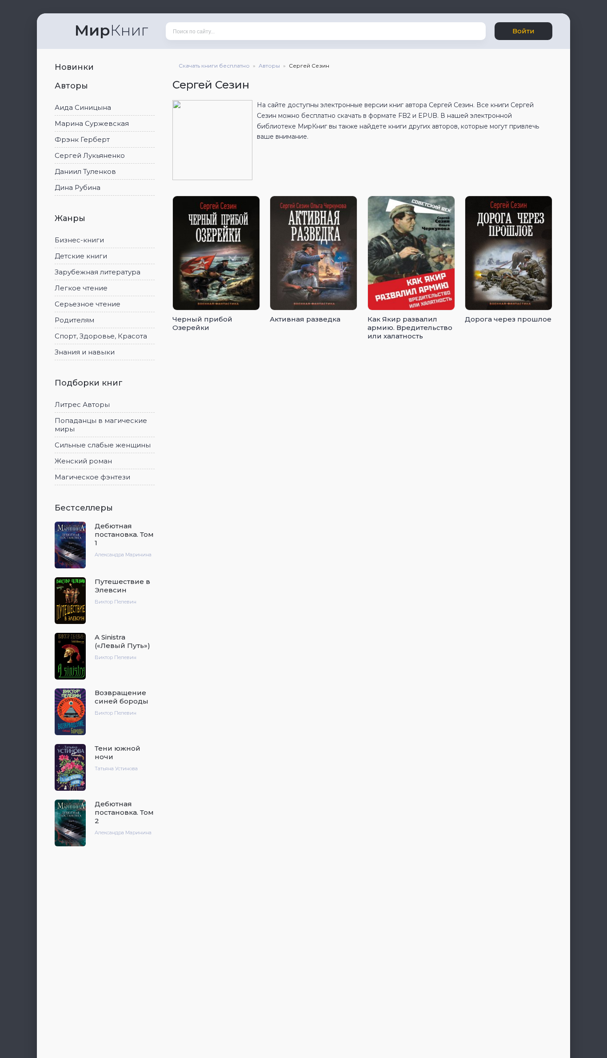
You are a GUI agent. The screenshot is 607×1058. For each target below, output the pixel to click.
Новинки (75, 67)
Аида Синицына (83, 107)
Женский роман (83, 461)
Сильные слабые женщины (103, 445)
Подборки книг (90, 383)
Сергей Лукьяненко (90, 155)
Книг (111, 30)
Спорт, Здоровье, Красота (101, 336)
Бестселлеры (85, 508)
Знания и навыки (85, 352)
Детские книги (81, 256)
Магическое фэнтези (92, 477)
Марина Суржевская (92, 123)
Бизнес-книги (79, 240)
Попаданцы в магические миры (101, 424)
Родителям (74, 320)
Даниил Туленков (85, 171)
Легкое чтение (81, 288)
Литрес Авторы (82, 404)
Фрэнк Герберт (82, 139)
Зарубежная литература (97, 272)
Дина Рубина (77, 187)
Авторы (72, 86)
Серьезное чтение (87, 304)
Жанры (71, 218)
